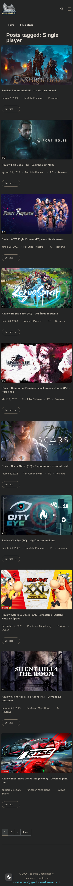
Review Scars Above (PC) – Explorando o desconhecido (35, 466)
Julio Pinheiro (35, 98)
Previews (53, 98)
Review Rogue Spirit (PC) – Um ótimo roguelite (30, 313)
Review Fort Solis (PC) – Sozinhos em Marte (28, 164)
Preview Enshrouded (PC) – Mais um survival (29, 90)
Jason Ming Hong (42, 626)
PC (51, 172)
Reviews (62, 172)
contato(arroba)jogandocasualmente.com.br (36, 882)
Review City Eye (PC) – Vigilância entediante (28, 540)
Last (26, 832)
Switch (5, 629)
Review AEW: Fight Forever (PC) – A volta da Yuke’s (33, 239)
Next (17, 832)
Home (11, 25)
